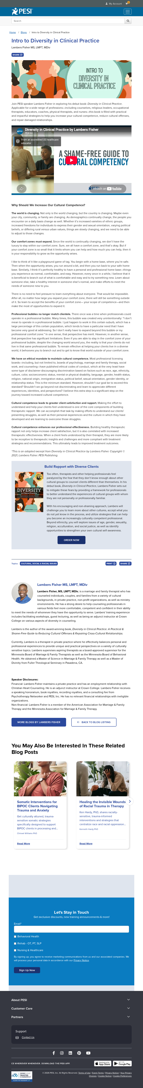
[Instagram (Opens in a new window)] (61, 1053)
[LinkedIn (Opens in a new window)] (70, 1053)
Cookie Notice (105, 1075)
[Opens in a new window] (29, 492)
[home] (22, 11)
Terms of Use (84, 1072)
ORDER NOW (71, 540)
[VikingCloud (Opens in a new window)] (21, 1076)
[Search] (128, 21)
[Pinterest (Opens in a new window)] (79, 1053)
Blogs (24, 32)
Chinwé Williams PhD (27, 833)
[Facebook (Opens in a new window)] (54, 1053)
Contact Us (28, 1037)
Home (12, 32)
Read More (23, 843)
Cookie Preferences (122, 1075)
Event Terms (98, 1072)
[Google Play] (122, 1063)
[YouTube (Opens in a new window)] (88, 1053)
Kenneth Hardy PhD (89, 829)
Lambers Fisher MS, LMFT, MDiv (31, 47)
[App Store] (102, 1063)
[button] (18, 55)
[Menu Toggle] (127, 12)
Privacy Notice (81, 960)
